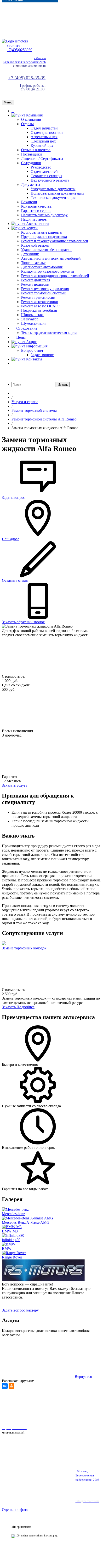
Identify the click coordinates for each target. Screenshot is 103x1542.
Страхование (26, 328)
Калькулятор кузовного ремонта (47, 271)
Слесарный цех (43, 141)
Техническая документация (53, 198)
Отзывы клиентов (36, 150)
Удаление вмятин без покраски (46, 250)
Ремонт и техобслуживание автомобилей (54, 241)
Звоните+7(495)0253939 (19, 47)
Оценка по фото (15, 1510)
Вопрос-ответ (32, 350)
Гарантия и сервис (36, 211)
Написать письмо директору (44, 215)
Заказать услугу (15, 785)
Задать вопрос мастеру (20, 1310)
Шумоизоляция (33, 323)
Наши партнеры (34, 219)
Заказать (9, 1007)
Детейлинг (30, 254)
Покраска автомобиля (39, 310)
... (12, 111)
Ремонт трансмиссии (38, 297)
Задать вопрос (42, 355)
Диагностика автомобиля (42, 267)
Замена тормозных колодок (24, 948)
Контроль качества (36, 206)
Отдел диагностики (47, 132)
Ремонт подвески (35, 284)
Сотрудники (31, 163)
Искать (63, 384)
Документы (30, 185)
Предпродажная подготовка (44, 237)
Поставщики (31, 154)
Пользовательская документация (57, 193)
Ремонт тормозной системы (43, 293)
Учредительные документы (53, 189)
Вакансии (29, 202)
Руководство (41, 167)
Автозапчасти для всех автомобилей (51, 258)
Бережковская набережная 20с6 (24, 62)
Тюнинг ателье (33, 263)
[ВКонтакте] (5, 1386)
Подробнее (25, 1007)
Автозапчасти (37, 224)
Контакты (33, 359)
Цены (20, 337)
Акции (31, 342)
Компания (34, 115)
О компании (31, 119)
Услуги (31, 228)
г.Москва (40, 58)
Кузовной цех (42, 145)
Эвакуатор (29, 319)
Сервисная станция (46, 176)
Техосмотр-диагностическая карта (49, 333)
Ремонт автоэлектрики (39, 302)
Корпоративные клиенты (41, 232)
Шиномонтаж (32, 315)
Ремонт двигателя (35, 280)
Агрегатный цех (44, 137)
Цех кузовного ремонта (50, 180)
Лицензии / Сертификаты (42, 158)
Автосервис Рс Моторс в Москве (29, 1417)
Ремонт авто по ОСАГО (40, 306)
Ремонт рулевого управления (45, 289)
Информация (36, 346)
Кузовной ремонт (35, 245)
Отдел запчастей (44, 128)
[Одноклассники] (11, 1386)
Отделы (27, 124)
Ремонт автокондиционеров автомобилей (55, 276)
